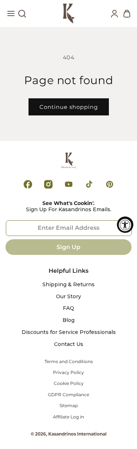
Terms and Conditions (69, 361)
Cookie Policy (69, 383)
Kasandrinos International (77, 434)
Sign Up (68, 247)
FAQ (68, 308)
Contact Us (68, 344)
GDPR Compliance (68, 394)
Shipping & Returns (68, 284)
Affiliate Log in (68, 417)
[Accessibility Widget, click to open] (125, 224)
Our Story (68, 297)
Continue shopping (68, 106)
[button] (10, 15)
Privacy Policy (68, 372)
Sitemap (69, 405)
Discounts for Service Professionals (69, 332)
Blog (68, 320)
